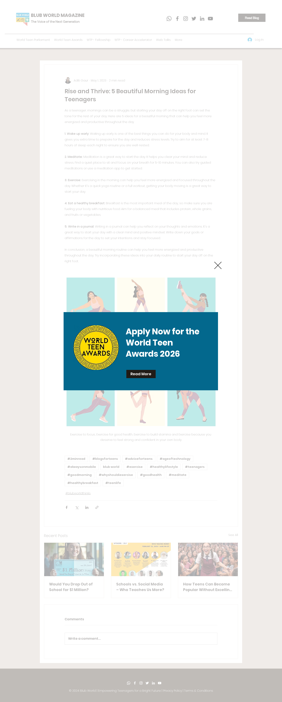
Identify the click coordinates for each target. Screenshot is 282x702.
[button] (218, 265)
